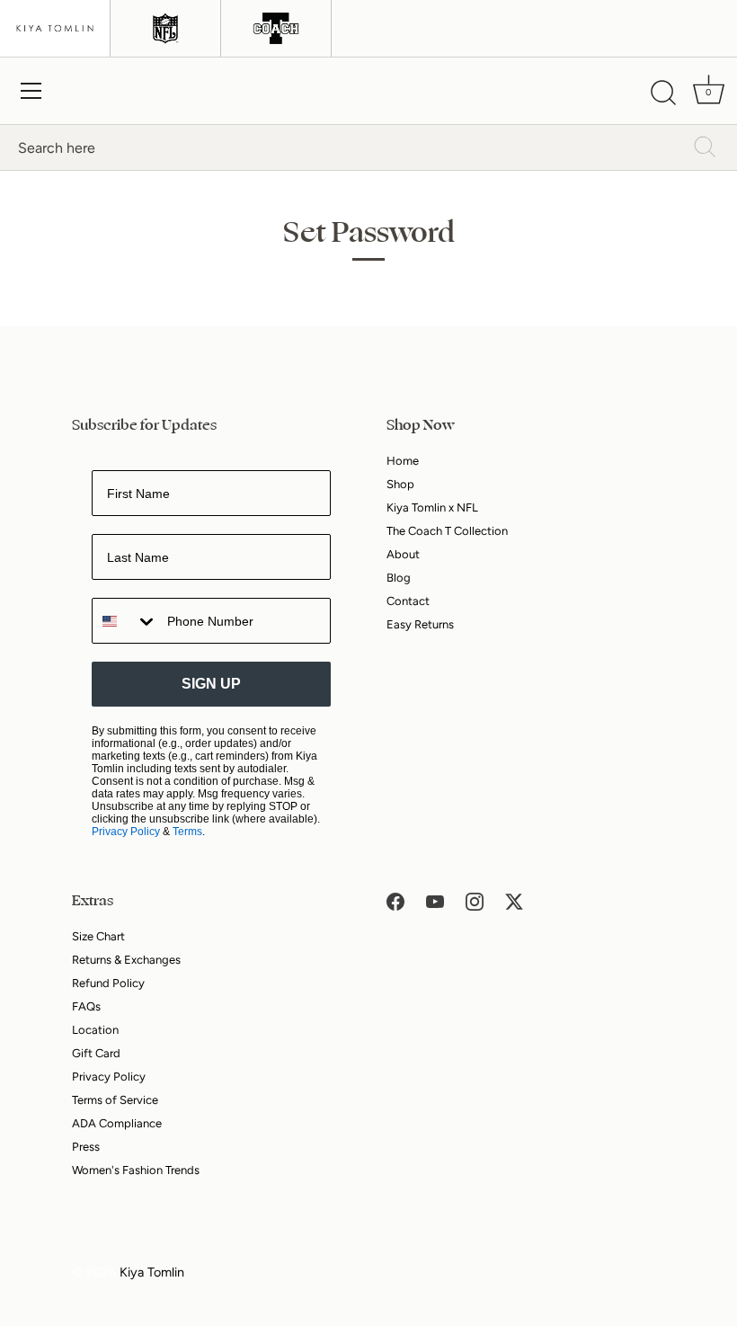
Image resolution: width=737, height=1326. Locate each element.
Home (402, 460)
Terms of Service (115, 1100)
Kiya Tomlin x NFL (432, 507)
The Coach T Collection (447, 531)
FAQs (86, 1006)
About (403, 554)
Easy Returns (420, 624)
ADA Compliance (117, 1123)
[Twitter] (514, 900)
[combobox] (125, 621)
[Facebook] (395, 900)
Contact (408, 601)
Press (86, 1146)
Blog (398, 577)
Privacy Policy (126, 831)
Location (95, 1030)
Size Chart (98, 936)
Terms (187, 831)
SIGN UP (211, 683)
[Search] (663, 93)
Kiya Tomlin (152, 1272)
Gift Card (96, 1053)
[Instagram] (475, 900)
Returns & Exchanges (126, 959)
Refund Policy (108, 983)
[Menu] (31, 91)
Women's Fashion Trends (136, 1170)
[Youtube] (435, 900)
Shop (400, 484)
